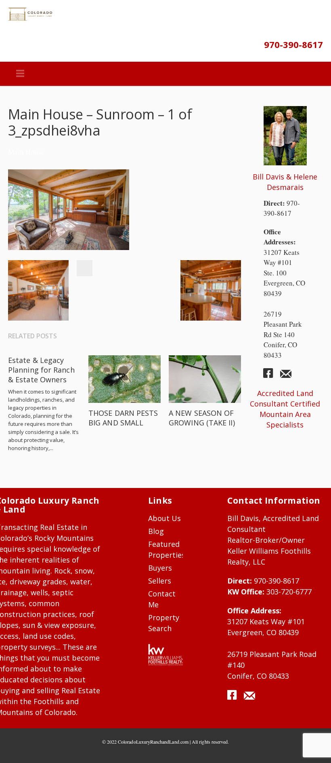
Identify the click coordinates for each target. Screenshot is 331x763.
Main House (26, 151)
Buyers (160, 568)
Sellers (159, 581)
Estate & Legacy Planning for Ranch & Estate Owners (41, 369)
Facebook (84, 268)
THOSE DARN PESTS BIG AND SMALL (123, 417)
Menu (20, 74)
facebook (271, 376)
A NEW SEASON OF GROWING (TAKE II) (202, 417)
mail (285, 376)
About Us (164, 518)
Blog (156, 531)
